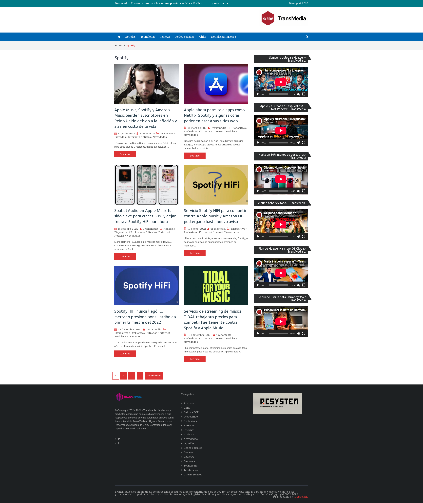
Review (188, 452)
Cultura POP (191, 412)
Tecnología (147, 36)
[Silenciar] (298, 94)
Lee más (125, 154)
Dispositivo (239, 127)
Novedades (160, 137)
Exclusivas (166, 133)
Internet (133, 137)
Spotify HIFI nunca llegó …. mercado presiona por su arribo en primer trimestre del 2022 (145, 317)
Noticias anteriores (223, 36)
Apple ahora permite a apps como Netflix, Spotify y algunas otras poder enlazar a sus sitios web (214, 115)
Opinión (189, 443)
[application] (281, 82)
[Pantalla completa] (304, 94)
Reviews (165, 36)
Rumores (189, 461)
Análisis (168, 228)
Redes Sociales (184, 36)
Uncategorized (193, 474)
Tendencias (191, 470)
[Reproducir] (258, 94)
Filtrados (120, 137)
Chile (202, 36)
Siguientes (154, 375)
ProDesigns (301, 496)
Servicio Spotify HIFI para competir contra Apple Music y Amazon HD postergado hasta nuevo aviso (215, 216)
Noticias (130, 36)
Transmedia (147, 133)
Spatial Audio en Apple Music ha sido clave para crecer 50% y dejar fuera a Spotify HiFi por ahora (145, 216)
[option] (181, 3)
